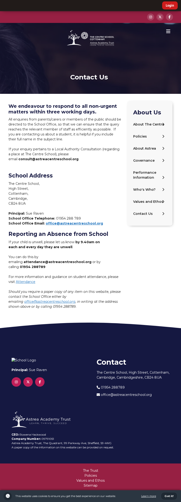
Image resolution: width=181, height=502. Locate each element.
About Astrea (144, 148)
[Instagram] (150, 17)
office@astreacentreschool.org (74, 223)
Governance (144, 160)
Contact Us (143, 214)
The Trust (90, 470)
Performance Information (144, 175)
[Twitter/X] (160, 17)
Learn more (148, 496)
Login (170, 5)
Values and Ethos (148, 201)
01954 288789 (112, 387)
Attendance (25, 282)
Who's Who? (144, 189)
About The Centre (148, 124)
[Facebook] (169, 17)
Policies (140, 136)
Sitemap (91, 485)
